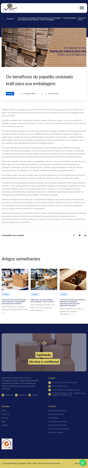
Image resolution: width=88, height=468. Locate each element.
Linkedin (35, 395)
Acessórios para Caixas (57, 411)
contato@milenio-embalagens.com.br (66, 390)
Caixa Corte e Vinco (56, 414)
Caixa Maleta (53, 418)
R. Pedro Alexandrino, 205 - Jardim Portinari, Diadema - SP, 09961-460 (69, 394)
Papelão (10, 19)
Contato (5, 425)
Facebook (9, 395)
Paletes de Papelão (55, 432)
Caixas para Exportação (57, 425)
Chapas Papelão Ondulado (58, 429)
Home (4, 411)
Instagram (22, 395)
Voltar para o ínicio (81, 19)
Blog (3, 421)
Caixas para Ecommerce (57, 421)
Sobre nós (5, 414)
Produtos (5, 418)
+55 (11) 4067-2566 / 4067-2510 (64, 382)
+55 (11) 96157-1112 (60, 386)
